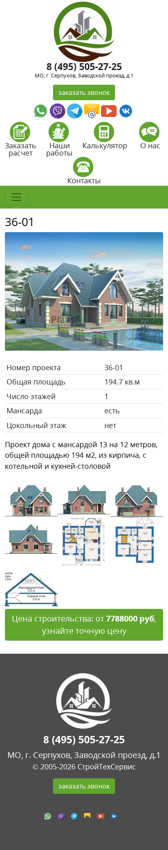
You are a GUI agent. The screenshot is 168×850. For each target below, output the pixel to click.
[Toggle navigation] (16, 197)
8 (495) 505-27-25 (84, 66)
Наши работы (59, 149)
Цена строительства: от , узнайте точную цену (84, 624)
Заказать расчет (20, 149)
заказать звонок (84, 92)
